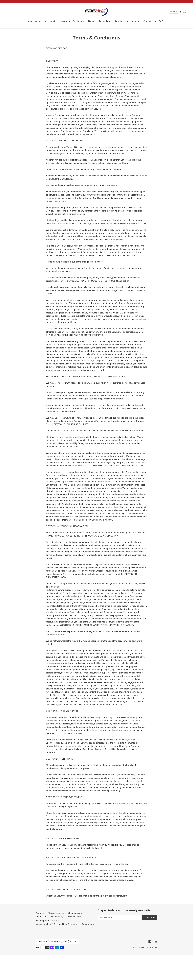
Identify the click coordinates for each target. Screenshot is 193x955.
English (41, 941)
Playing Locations (56, 913)
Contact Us (41, 917)
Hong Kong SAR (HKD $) (63, 941)
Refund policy (42, 920)
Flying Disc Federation (148, 947)
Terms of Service (75, 917)
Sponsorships (75, 913)
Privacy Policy (56, 917)
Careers (56, 920)
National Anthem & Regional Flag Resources (57, 924)
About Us (40, 913)
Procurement (88, 924)
